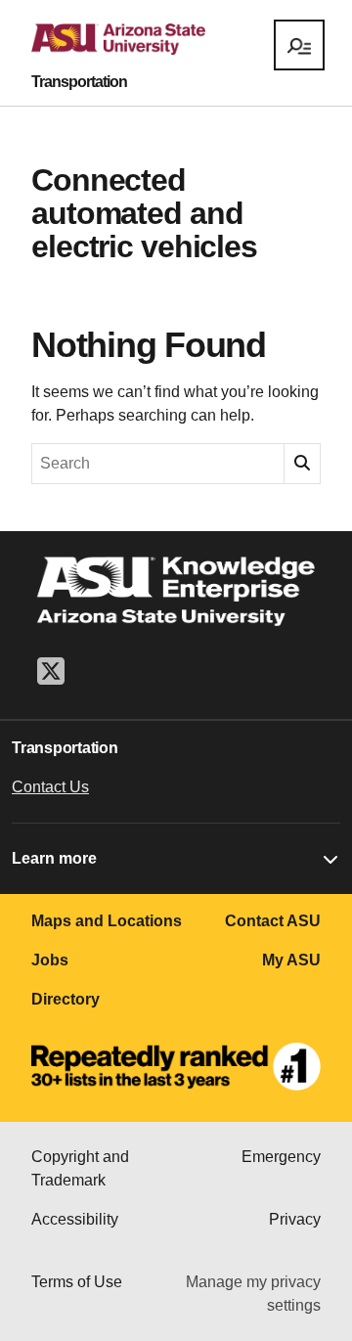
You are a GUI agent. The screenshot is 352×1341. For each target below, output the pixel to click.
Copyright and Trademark (80, 1168)
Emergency (281, 1156)
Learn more (54, 858)
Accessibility (74, 1219)
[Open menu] (299, 45)
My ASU (291, 960)
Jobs (49, 960)
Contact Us (50, 787)
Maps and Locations (106, 921)
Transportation (79, 82)
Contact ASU (273, 921)
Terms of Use (76, 1282)
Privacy (295, 1219)
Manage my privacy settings (253, 1294)
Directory (65, 999)
